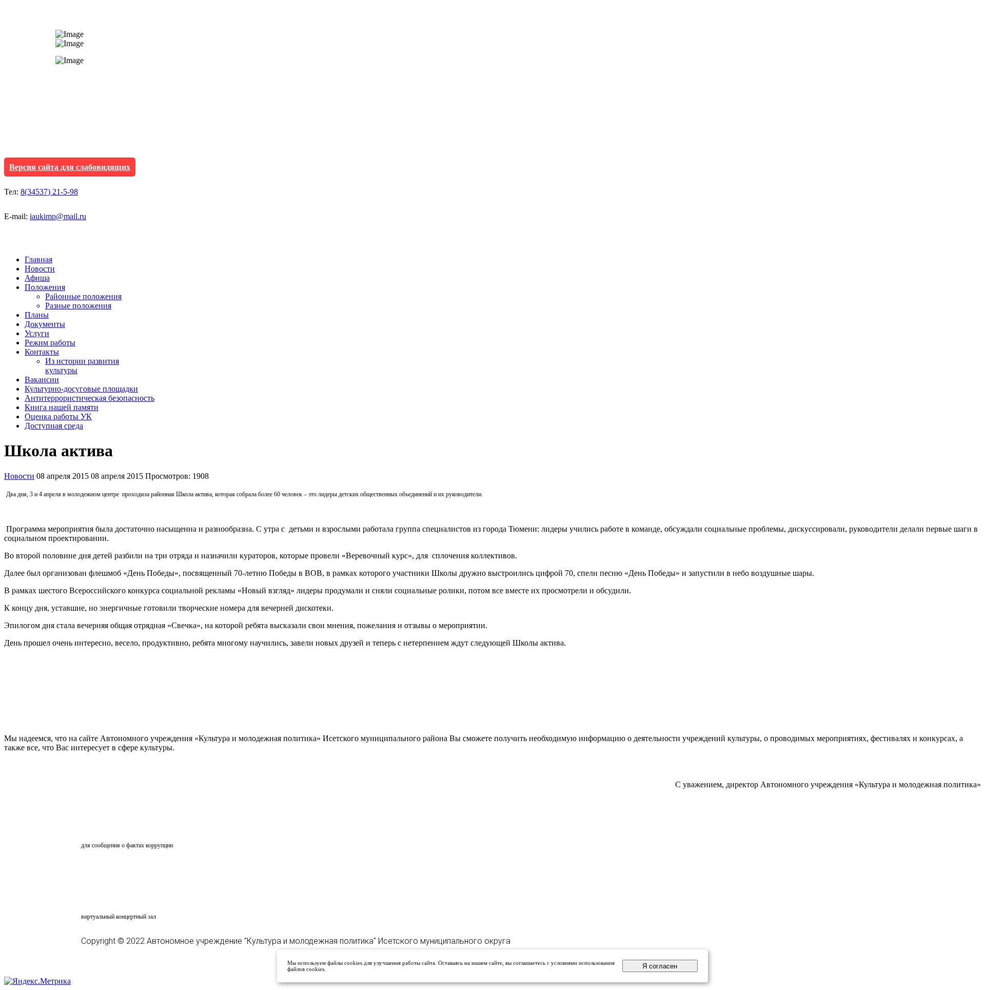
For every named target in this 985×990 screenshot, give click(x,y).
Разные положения (78, 305)
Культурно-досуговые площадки (81, 388)
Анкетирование (128, 870)
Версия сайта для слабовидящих (69, 167)
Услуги (37, 333)
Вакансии (42, 379)
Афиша (37, 278)
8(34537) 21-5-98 (49, 191)
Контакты (42, 351)
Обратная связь (126, 825)
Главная (38, 259)
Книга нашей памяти (61, 407)
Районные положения (83, 296)
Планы (37, 314)
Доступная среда (54, 425)
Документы (45, 324)
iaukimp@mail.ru (58, 216)
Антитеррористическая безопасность (89, 398)
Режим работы (50, 342)
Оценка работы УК (58, 416)
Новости (40, 268)
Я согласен (659, 966)
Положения (45, 287)
